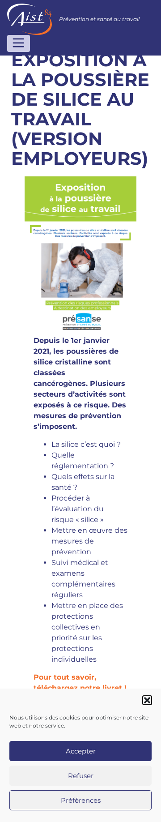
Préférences (81, 800)
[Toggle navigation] (18, 43)
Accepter (81, 751)
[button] (147, 700)
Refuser (80, 775)
